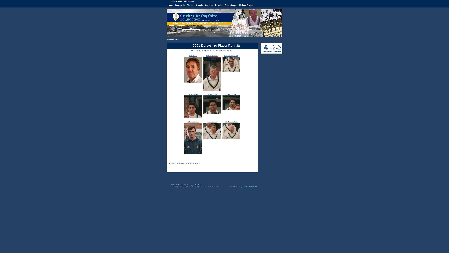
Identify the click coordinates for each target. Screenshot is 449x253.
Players (190, 5)
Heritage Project (246, 5)
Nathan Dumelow (212, 56)
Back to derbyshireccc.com (183, 1)
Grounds (199, 5)
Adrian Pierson (193, 122)
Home (170, 5)
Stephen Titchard (231, 122)
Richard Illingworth (231, 56)
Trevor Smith (212, 122)
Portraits (218, 5)
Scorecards (180, 5)
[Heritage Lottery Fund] (271, 53)
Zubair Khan (231, 94)
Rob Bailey (193, 56)
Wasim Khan (212, 94)
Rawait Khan (193, 94)
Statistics (209, 5)
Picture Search (231, 5)
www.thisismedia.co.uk (250, 187)
